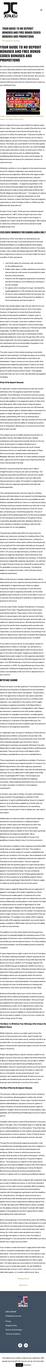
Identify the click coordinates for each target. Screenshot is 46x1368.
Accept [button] (19, 1365)
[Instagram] (26, 1345)
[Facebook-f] (20, 1345)
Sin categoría (7, 41)
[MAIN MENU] (41, 10)
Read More (27, 1365)
